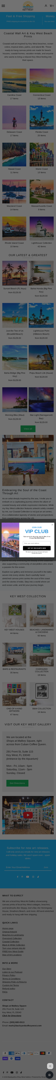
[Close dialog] (52, 524)
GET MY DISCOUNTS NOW (37, 548)
